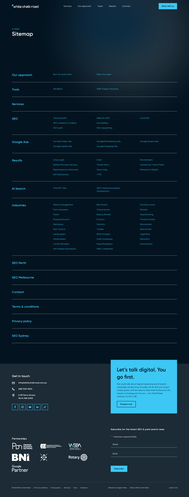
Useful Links (173, 488)
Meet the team (104, 74)
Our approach (22, 75)
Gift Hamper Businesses (64, 249)
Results (17, 160)
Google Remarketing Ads (109, 141)
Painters (144, 209)
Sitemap (67, 488)
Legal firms (145, 234)
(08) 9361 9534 (25, 389)
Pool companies (60, 209)
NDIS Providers (103, 234)
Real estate (145, 229)
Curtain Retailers (61, 244)
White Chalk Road (142, 488)
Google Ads (20, 142)
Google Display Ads (62, 146)
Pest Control (59, 229)
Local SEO (145, 118)
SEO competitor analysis (65, 123)
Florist (56, 214)
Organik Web (122, 488)
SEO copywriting (104, 128)
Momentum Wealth (149, 169)
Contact (18, 292)
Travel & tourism (147, 219)
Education (145, 239)
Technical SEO (60, 118)
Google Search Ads (149, 141)
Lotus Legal (58, 160)
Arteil (99, 160)
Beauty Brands (104, 214)
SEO (15, 118)
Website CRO (103, 118)
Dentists (101, 224)
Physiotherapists (105, 244)
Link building (102, 123)
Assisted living (146, 214)
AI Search (18, 188)
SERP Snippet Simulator (108, 89)
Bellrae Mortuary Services (65, 164)
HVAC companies (105, 249)
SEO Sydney (20, 336)
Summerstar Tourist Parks (152, 164)
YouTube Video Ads (62, 141)
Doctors (101, 219)
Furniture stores (147, 204)
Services (18, 104)
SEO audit (58, 128)
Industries (19, 205)
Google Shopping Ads (107, 146)
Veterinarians (59, 239)
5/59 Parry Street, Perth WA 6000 (27, 396)
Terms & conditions (25, 306)
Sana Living (102, 169)
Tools (15, 89)
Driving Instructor (61, 219)
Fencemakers (146, 160)
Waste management (63, 204)
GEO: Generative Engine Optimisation (108, 189)
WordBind (57, 89)
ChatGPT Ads (59, 188)
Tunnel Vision (103, 164)
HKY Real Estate (61, 174)
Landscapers (59, 234)
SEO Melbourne (23, 277)
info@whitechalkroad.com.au (32, 382)
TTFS (99, 174)
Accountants (146, 244)
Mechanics (58, 224)
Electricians (102, 204)
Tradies (100, 229)
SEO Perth (19, 263)
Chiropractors (103, 209)
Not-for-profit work (62, 74)
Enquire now (126, 404)
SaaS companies (105, 239)
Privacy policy (21, 321)
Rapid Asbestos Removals (65, 169)
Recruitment (146, 224)
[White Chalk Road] (25, 6)
